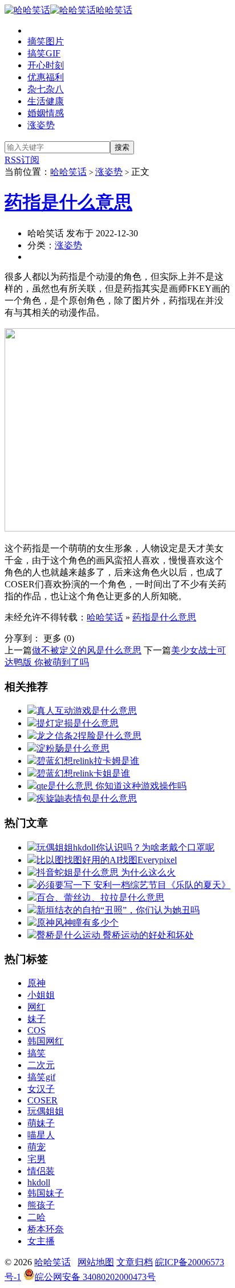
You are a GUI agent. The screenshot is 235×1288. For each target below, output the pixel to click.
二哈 (36, 1217)
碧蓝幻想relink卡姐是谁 (83, 773)
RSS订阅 (22, 160)
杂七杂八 (45, 89)
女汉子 (41, 1089)
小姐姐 (41, 995)
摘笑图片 (45, 41)
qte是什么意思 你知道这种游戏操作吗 (112, 786)
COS (36, 1030)
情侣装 (41, 1171)
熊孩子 (41, 1205)
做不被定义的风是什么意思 (86, 650)
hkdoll (38, 1182)
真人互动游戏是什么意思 (87, 710)
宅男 (36, 1159)
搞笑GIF (43, 53)
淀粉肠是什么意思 (73, 748)
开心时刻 (45, 65)
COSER (42, 1100)
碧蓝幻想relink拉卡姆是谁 (88, 761)
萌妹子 (41, 1123)
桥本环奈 (45, 1229)
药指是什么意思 (68, 202)
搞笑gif (41, 1077)
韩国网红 (45, 1041)
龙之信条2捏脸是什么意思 (89, 736)
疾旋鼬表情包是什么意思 (87, 798)
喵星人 (41, 1135)
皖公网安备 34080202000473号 (95, 1277)
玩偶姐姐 (45, 1111)
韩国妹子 (45, 1193)
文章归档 (134, 1262)
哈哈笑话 (114, 10)
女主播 (41, 1241)
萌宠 (36, 1147)
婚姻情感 (45, 113)
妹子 (36, 1019)
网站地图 (96, 1262)
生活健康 (45, 101)
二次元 (41, 1065)
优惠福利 (45, 77)
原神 (36, 983)
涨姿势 (41, 125)
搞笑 (36, 1053)
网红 (36, 1007)
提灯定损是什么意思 (78, 723)
